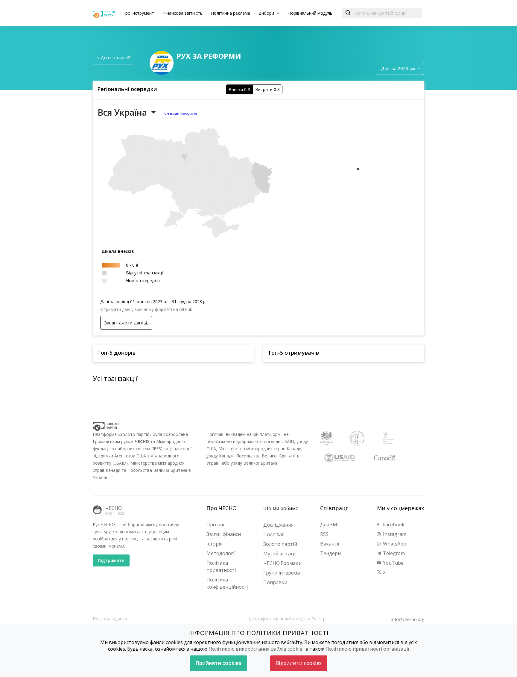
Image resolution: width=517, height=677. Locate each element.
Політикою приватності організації (367, 649)
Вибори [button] (266, 13)
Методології (220, 553)
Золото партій (280, 544)
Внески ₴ (239, 89)
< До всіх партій (113, 58)
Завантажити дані (124, 323)
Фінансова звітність (182, 13)
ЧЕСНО (113, 508)
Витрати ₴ (267, 89)
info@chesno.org (407, 619)
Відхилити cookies (299, 663)
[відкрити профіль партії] (162, 62)
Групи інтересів (281, 572)
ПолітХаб (274, 534)
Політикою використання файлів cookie (255, 649)
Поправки (275, 582)
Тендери (330, 553)
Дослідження (278, 525)
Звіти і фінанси (223, 534)
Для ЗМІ (329, 524)
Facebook (393, 524)
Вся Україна (123, 112)
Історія (214, 543)
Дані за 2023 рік (398, 68)
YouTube (393, 563)
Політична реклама (230, 13)
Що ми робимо (281, 508)
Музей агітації (279, 553)
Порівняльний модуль (310, 13)
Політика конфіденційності (227, 583)
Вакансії (329, 543)
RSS (324, 534)
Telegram (393, 553)
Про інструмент (138, 13)
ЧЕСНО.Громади (282, 563)
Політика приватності (221, 566)
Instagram (394, 534)
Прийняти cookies (218, 663)
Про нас (215, 524)
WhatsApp (394, 543)
